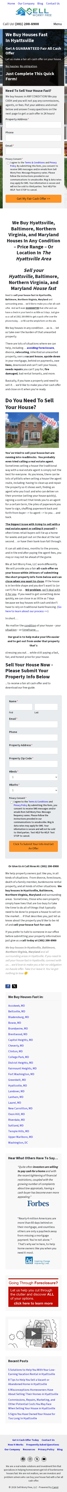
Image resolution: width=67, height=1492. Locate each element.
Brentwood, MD (17, 1034)
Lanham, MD (15, 1097)
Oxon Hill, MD (16, 1114)
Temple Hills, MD (18, 1131)
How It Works (15, 1444)
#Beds (13, 772)
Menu (57, 24)
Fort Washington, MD (21, 1074)
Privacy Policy (20, 805)
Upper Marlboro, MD (20, 1137)
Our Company (26, 4)
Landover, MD (16, 1091)
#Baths (14, 785)
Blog (40, 4)
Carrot (55, 1487)
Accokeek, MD (16, 1006)
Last (36, 712)
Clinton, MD (15, 1051)
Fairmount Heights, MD (22, 1068)
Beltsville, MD (16, 1011)
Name (13, 701)
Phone (10, 132)
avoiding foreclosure (40, 348)
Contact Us (53, 4)
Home (11, 4)
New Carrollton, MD (20, 1108)
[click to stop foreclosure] (33, 1293)
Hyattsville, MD (17, 1086)
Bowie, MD (14, 1023)
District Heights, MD (20, 1063)
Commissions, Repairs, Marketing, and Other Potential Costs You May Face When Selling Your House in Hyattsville (31, 1404)
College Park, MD (18, 1057)
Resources (29, 1449)
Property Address (17, 119)
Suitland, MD (16, 1126)
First (11, 712)
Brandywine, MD (18, 1029)
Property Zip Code (21, 758)
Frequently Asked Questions (42, 1444)
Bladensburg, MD (18, 1017)
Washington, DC (18, 1143)
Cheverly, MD (16, 1046)
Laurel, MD (14, 1103)
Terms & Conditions (35, 162)
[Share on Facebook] (7, 986)
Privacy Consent (14, 159)
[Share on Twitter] (14, 986)
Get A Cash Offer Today (25, 1440)
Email (10, 146)
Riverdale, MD (16, 1120)
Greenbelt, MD (17, 1080)
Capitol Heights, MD (20, 1040)
